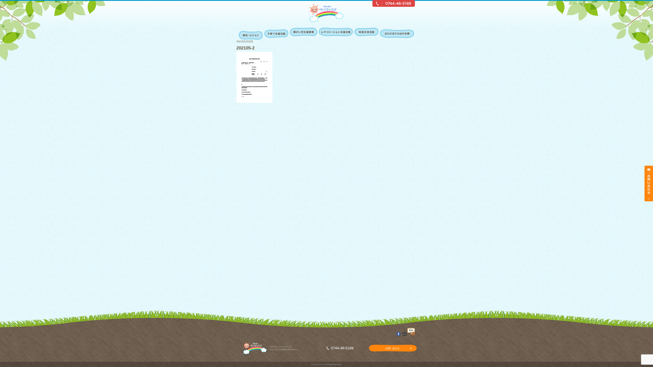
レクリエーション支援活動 (336, 34)
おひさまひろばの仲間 (396, 34)
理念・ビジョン (251, 34)
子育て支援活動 (276, 34)
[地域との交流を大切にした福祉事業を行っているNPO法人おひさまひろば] (326, 13)
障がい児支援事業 (304, 34)
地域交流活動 (367, 34)
